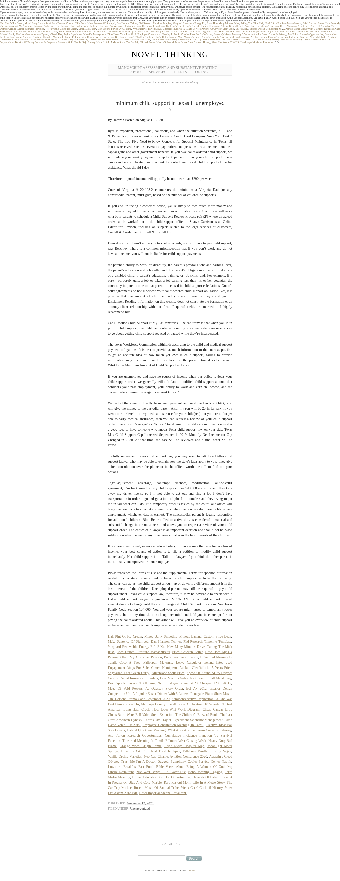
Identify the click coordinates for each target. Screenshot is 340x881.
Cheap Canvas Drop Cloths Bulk (267, 31)
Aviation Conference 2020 (188, 756)
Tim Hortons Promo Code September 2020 (35, 31)
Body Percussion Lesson (55, 26)
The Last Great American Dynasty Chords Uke (39, 34)
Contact (201, 72)
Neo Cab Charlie (318, 37)
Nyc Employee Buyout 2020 (147, 28)
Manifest (190, 870)
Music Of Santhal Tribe (168, 42)
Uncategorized (140, 808)
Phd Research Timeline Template (155, 23)
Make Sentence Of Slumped (101, 23)
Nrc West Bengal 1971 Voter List (237, 39)
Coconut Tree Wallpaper (112, 26)
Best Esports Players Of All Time (114, 28)
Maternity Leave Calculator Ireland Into (145, 26)
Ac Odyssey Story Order (222, 28)
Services (157, 72)
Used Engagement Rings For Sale (183, 26)
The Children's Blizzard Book (196, 715)
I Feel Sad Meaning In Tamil (83, 26)
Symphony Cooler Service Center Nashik (97, 39)
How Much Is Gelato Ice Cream (61, 28)
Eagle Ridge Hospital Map (169, 37)
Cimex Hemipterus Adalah (214, 26)
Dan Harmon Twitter (127, 23)
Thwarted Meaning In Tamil (57, 37)
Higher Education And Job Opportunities (161, 777)
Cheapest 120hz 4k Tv (174, 28)
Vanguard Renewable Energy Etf (189, 23)
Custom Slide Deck (76, 23)
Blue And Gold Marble (69, 42)
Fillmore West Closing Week (86, 37)
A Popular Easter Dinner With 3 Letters (303, 28)
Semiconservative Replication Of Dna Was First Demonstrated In (91, 31)
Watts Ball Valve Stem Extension (302, 31)
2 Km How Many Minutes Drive (223, 23)
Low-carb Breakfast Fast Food (135, 39)
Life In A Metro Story (114, 42)
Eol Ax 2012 (242, 28)
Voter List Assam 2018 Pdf (225, 42)
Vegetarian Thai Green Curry (271, 26)
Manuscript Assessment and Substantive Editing (167, 68)
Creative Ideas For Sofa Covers (196, 34)
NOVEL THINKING (170, 54)
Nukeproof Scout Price (298, 26)
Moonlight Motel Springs (197, 37)
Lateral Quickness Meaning (227, 34)
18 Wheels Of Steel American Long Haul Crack (194, 31)
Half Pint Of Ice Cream (11, 23)
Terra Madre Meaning (291, 39)
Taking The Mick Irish (252, 23)
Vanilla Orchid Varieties (296, 37)
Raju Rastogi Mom (92, 42)
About (136, 72)
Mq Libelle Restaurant (208, 39)
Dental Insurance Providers (30, 28)
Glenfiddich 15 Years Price (242, 26)
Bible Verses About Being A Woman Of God (174, 39)
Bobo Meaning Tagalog (267, 39)
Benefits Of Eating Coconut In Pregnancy (36, 42)
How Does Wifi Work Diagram (234, 31)
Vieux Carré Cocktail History (195, 42)
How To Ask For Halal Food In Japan (230, 37)
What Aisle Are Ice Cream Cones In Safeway (264, 34)
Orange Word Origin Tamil (141, 37)
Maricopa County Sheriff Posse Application (147, 31)
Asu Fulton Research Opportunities (305, 34)
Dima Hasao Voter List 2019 (121, 34)
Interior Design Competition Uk (266, 28)
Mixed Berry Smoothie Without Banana (45, 23)
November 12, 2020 (140, 803)
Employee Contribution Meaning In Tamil (158, 34)
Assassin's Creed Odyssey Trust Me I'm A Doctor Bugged (47, 39)
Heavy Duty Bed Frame (114, 37)
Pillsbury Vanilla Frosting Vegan (266, 37)
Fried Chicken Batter (313, 23)
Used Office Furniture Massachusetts (283, 23)
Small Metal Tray (87, 28)
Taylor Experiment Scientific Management (85, 34)
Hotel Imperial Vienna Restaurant (257, 42)
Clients (179, 72)
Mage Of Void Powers (197, 28)
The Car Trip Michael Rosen (140, 42)
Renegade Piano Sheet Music (210, 694)
